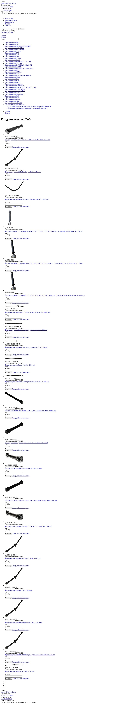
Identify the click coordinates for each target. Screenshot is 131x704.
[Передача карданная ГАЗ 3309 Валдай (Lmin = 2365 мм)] (67, 544)
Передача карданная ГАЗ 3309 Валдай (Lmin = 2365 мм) (23, 558)
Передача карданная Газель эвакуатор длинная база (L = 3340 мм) (26, 347)
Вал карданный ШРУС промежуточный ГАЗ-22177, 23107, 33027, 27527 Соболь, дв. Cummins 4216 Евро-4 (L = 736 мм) (44, 231)
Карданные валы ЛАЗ (12, 44)
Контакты (8, 25)
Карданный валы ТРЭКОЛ (13, 103)
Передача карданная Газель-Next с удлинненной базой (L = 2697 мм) (27, 382)
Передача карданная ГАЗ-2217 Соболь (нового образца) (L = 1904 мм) (27, 312)
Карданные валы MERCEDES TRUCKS (18, 61)
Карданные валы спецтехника (14, 85)
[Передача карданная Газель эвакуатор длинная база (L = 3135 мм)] (67, 323)
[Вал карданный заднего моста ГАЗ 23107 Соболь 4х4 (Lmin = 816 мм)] (67, 129)
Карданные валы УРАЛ (12, 98)
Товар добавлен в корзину (20, 147)
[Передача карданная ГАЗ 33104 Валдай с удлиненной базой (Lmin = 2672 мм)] (67, 640)
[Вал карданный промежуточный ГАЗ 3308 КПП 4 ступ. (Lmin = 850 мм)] (67, 515)
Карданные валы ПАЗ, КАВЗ (14, 48)
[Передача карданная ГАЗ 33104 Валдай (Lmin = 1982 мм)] (67, 608)
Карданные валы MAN (12, 60)
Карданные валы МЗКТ (12, 80)
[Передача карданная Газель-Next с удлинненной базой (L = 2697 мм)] (67, 375)
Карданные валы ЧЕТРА (13, 99)
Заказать (10, 32)
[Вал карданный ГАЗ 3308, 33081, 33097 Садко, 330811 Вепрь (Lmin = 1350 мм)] (67, 398)
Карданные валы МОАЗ (12, 82)
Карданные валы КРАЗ (12, 77)
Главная (7, 111)
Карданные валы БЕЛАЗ (13, 51)
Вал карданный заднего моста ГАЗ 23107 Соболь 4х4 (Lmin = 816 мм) (27, 140)
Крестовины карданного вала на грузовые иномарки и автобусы (29, 106)
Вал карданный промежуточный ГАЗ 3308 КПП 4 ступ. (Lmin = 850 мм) (28, 526)
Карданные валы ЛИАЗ (12, 73)
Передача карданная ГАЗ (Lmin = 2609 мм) (18, 590)
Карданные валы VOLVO (13, 67)
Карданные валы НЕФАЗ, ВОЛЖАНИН (18, 46)
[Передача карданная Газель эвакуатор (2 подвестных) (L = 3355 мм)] (67, 187)
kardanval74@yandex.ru (8, 3)
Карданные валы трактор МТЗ (15, 91)
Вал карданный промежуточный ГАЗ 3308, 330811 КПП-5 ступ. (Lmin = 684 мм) (31, 500)
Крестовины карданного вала (14, 104)
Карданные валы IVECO (13, 58)
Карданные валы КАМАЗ (13, 72)
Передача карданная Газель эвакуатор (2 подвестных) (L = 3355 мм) (27, 199)
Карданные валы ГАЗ (12, 55)
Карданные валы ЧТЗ (12, 101)
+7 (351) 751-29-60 (7, 7)
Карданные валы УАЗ (12, 96)
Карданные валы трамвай (13, 92)
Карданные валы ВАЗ (12, 53)
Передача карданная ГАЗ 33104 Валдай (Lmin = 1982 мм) (23, 622)
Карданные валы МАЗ (12, 79)
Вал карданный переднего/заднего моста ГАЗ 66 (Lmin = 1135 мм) (26, 443)
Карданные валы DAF (12, 56)
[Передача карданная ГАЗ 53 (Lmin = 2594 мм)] (67, 665)
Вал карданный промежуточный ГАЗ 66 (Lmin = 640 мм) (23, 468)
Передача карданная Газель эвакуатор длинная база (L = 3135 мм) (26, 330)
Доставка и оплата (11, 20)
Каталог (7, 113)
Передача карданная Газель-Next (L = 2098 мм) (20, 365)
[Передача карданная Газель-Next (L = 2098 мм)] (67, 358)
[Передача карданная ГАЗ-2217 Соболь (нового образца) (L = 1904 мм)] (67, 306)
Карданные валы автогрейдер (14, 49)
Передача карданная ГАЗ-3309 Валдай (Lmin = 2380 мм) (23, 172)
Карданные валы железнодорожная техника (19, 68)
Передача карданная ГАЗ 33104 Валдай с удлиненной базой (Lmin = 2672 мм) (30, 655)
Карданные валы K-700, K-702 (15, 89)
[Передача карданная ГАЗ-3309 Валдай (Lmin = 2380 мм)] (67, 158)
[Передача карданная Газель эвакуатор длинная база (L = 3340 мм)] (67, 340)
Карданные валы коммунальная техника (18, 75)
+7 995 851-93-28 (6, 10)
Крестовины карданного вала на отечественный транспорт (27, 108)
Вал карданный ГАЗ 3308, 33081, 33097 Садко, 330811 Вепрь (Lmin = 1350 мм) (30, 410)
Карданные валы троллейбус (14, 94)
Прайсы (7, 24)
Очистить (4, 32)
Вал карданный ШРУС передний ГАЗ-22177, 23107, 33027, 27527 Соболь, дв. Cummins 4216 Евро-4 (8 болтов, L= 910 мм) (44, 295)
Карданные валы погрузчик (14, 84)
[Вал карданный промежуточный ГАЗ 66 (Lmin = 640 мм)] (67, 457)
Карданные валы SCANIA (13, 63)
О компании (9, 18)
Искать (22, 29)
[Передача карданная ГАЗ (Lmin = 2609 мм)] (67, 576)
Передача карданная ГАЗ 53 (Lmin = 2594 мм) (19, 671)
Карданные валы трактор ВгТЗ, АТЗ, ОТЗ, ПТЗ (20, 87)
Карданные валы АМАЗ (12, 42)
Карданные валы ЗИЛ (12, 70)
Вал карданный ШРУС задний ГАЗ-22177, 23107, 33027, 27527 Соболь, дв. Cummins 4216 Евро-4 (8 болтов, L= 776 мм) (44, 263)
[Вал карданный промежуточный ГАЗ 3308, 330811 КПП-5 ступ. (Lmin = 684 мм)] (67, 486)
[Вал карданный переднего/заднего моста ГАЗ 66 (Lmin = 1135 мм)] (67, 429)
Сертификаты (9, 22)
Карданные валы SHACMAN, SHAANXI (18, 65)
